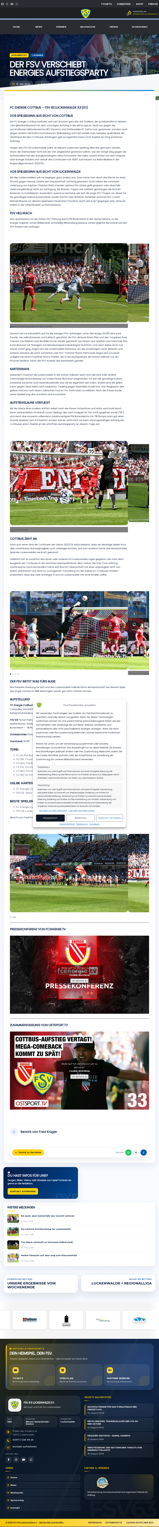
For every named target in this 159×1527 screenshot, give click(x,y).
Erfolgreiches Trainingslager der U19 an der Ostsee (112, 1422)
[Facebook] (3, 4)
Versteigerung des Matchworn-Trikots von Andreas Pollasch (114, 1448)
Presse (153, 4)
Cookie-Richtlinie (67, 824)
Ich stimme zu (79, 980)
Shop (139, 4)
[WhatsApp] (17, 4)
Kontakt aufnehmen (23, 1191)
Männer (61, 27)
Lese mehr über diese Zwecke (81, 810)
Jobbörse (124, 4)
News (38, 27)
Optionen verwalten (110, 818)
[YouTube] (12, 4)
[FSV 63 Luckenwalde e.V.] (14, 1405)
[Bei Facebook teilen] (144, 1152)
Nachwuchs (87, 27)
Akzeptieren (50, 818)
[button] (146, 277)
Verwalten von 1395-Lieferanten (53, 810)
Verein (113, 27)
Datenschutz (82, 824)
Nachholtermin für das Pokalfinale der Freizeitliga (112, 1408)
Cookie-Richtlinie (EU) (139, 1522)
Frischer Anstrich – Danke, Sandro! (108, 1436)
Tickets (106, 4)
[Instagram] (7, 4)
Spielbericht (19, 55)
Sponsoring (140, 27)
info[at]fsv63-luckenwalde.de (145, 14)
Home (16, 27)
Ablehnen (80, 818)
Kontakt (15, 1508)
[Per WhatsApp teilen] (128, 1152)
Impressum (94, 824)
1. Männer (37, 55)
